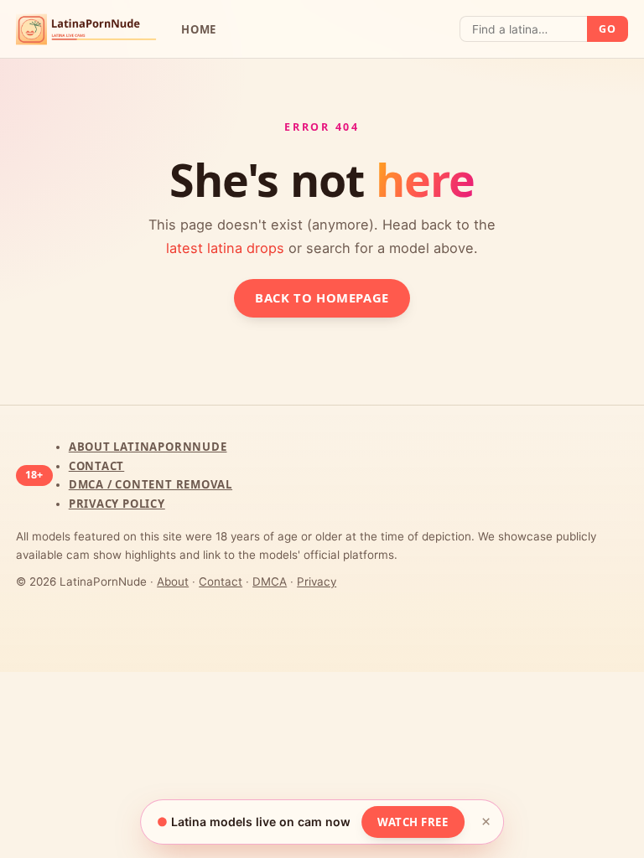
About (173, 581)
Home (198, 29)
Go (607, 29)
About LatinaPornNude (148, 446)
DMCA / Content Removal (150, 484)
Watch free (412, 822)
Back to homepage (321, 297)
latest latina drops (225, 248)
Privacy (316, 581)
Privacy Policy (117, 503)
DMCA (269, 581)
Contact (97, 465)
